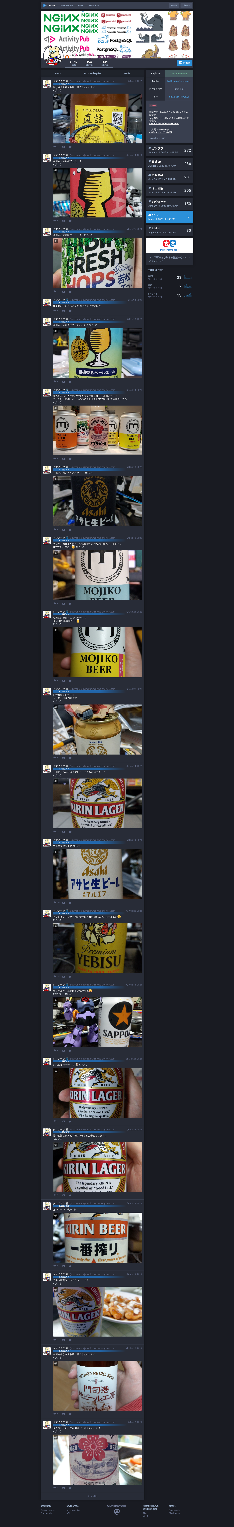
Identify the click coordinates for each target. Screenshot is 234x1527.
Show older (93, 1496)
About (80, 5)
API (68, 1513)
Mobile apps (94, 5)
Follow (186, 62)
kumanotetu (180, 73)
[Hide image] (56, 96)
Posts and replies (92, 73)
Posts (58, 73)
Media (127, 73)
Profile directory (66, 5)
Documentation (73, 1510)
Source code (174, 1510)
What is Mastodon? (117, 1506)
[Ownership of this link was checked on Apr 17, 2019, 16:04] (173, 73)
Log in (174, 5)
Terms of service (47, 1510)
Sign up (186, 5)
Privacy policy (47, 1513)
